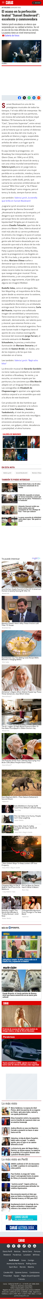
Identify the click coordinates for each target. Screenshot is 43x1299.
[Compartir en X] (24, 97)
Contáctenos (35, 1272)
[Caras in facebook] (13, 1246)
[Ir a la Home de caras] (9, 3)
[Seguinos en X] (18, 1246)
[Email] (38, 97)
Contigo (31, 1260)
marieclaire (21, 968)
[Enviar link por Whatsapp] (29, 97)
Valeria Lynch (7, 473)
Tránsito (21, 1279)
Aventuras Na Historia (15, 1263)
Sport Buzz (13, 1267)
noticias (21, 934)
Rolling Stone (31, 1263)
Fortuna (37, 1251)
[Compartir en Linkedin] (33, 97)
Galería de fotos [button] (12, 35)
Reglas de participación (30, 1276)
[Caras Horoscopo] (21, 1229)
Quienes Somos (21, 1272)
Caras (23, 1260)
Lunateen (27, 1255)
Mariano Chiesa (37, 473)
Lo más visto (9, 1103)
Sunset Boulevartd (21, 473)
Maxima (31, 1267)
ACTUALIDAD (6, 8)
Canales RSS (8, 1272)
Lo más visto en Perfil (15, 1159)
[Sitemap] (34, 1246)
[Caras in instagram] (8, 1246)
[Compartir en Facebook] (19, 97)
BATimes (36, 1255)
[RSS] (29, 1246)
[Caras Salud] (21, 1220)
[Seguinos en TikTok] (24, 1246)
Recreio (23, 1267)
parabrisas (21, 1037)
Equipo (16, 1276)
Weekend (7, 1255)
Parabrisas (17, 1255)
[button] (21, 53)
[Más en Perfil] (14, 927)
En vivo (37, 3)
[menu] (3, 3)
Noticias (17, 1251)
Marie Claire (27, 1251)
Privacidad (7, 1276)
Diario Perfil (7, 1251)
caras (21, 1003)
